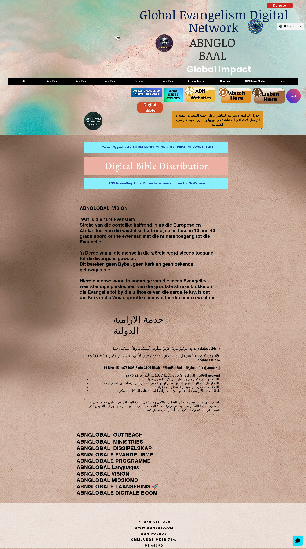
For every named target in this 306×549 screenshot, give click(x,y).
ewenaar (131, 236)
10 (196, 230)
